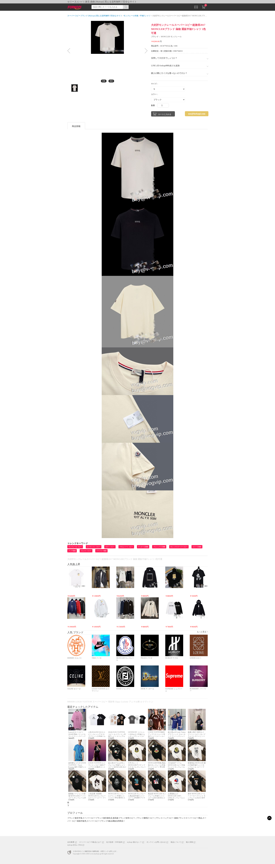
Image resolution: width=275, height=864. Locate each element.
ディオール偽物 (143, 547)
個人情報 (189, 842)
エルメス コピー (86, 551)
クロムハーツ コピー (126, 547)
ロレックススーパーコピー (178, 547)
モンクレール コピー (75, 547)
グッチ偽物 (72, 551)
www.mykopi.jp (95, 854)
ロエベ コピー (109, 547)
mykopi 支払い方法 (74, 845)
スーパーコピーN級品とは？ (90, 842)
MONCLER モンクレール (171, 36)
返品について (176, 842)
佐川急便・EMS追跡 (114, 842)
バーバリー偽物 (101, 551)
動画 (111, 81)
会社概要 (70, 842)
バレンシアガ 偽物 (159, 547)
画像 (103, 81)
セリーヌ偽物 (197, 547)
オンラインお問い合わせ (156, 842)
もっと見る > (202, 632)
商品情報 (76, 126)
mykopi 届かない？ (134, 842)
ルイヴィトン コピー (93, 547)
